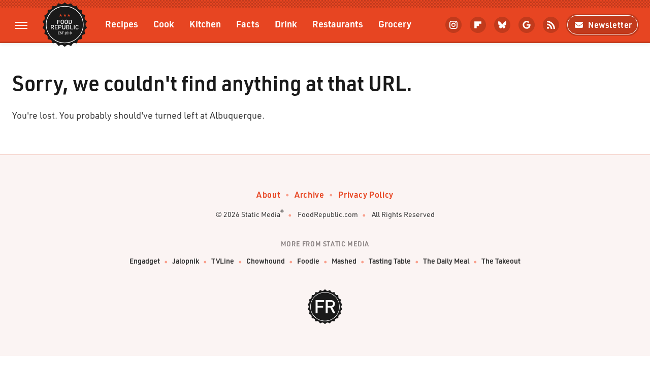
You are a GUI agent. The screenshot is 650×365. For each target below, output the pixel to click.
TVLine (222, 261)
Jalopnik (185, 261)
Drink (286, 23)
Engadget (144, 261)
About (268, 194)
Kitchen (205, 23)
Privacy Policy (365, 194)
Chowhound (265, 261)
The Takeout (501, 261)
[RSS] (551, 25)
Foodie (308, 261)
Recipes (121, 23)
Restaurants (337, 23)
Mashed (344, 261)
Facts (247, 23)
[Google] (526, 25)
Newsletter (610, 24)
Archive (309, 194)
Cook (163, 23)
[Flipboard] (478, 25)
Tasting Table (390, 261)
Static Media (260, 214)
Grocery (394, 23)
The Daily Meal (446, 261)
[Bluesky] (502, 25)
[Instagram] (453, 25)
